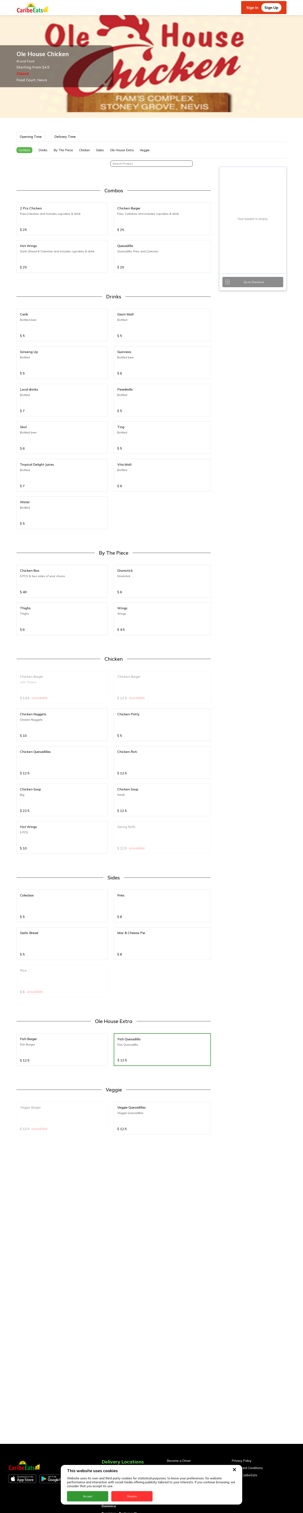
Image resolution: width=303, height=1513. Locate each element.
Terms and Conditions (247, 1468)
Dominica (109, 1506)
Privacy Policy (241, 1461)
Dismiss (132, 1496)
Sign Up (271, 7)
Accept (87, 1496)
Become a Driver (179, 1461)
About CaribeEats (244, 1475)
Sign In (252, 7)
